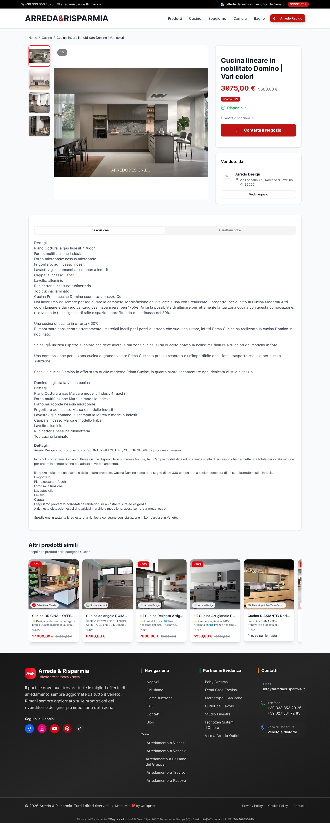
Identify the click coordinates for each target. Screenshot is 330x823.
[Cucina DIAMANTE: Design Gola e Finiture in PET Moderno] (269, 600)
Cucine (195, 18)
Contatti (154, 714)
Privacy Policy (252, 806)
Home (33, 37)
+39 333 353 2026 (39, 4)
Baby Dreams (216, 682)
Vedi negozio (258, 194)
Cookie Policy (278, 806)
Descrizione (100, 230)
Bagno (259, 18)
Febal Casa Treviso (221, 690)
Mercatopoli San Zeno (223, 698)
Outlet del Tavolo (219, 706)
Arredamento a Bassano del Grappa (166, 762)
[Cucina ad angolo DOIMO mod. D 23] (107, 600)
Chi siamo (155, 690)
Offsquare (148, 806)
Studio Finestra (218, 714)
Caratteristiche (230, 230)
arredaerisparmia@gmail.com (82, 4)
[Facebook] (29, 728)
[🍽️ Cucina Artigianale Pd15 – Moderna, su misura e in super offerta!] (215, 600)
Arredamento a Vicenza (167, 743)
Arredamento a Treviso (166, 772)
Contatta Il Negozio (262, 130)
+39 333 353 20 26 (284, 708)
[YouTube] (54, 728)
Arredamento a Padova (166, 780)
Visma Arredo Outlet (222, 735)
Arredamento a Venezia (166, 751)
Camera (240, 18)
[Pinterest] (67, 728)
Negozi (153, 682)
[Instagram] (41, 728)
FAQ (150, 706)
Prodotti (175, 18)
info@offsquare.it (211, 819)
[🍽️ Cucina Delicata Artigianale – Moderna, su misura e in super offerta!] (161, 600)
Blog (150, 722)
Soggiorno (217, 18)
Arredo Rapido (291, 18)
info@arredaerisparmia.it (284, 689)
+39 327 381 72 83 (284, 713)
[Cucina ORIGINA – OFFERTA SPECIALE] (54, 600)
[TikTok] (79, 728)
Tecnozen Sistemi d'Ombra (219, 725)
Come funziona (159, 698)
